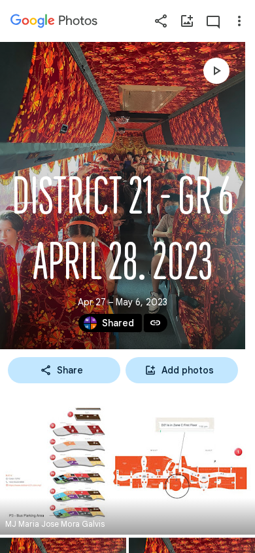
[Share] (161, 21)
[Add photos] (187, 21)
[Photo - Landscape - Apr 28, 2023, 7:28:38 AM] (127, 463)
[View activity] (213, 21)
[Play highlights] (216, 70)
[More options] (239, 21)
